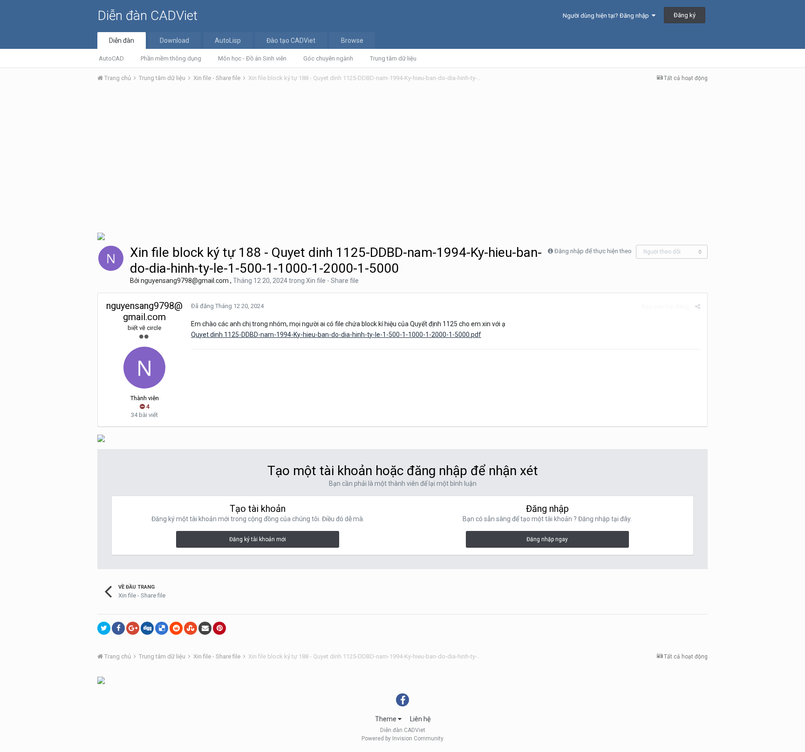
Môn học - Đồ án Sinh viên (252, 58)
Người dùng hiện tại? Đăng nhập (607, 15)
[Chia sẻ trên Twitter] (103, 628)
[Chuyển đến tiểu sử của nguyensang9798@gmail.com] (110, 258)
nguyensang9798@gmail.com (185, 280)
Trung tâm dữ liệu (393, 58)
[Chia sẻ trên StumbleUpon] (190, 628)
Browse (352, 40)
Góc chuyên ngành (328, 58)
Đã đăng (227, 305)
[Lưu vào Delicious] (161, 628)
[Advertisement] (402, 159)
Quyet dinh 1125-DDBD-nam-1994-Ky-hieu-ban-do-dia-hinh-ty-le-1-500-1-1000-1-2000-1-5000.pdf (336, 334)
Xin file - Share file (332, 280)
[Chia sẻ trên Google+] (132, 628)
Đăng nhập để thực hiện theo (593, 251)
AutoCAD (111, 58)
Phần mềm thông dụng (171, 58)
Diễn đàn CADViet (147, 15)
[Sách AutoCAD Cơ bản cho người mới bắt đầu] (101, 437)
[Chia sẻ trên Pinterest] (219, 628)
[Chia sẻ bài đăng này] (697, 306)
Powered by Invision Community (402, 738)
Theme (386, 719)
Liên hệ (420, 719)
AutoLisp (228, 40)
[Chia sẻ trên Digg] (147, 628)
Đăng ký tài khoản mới (257, 539)
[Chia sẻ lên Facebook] (118, 628)
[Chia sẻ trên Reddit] (176, 628)
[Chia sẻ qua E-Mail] (204, 628)
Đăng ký (685, 15)
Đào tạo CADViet (290, 40)
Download (174, 40)
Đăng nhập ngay (547, 539)
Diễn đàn (121, 40)
